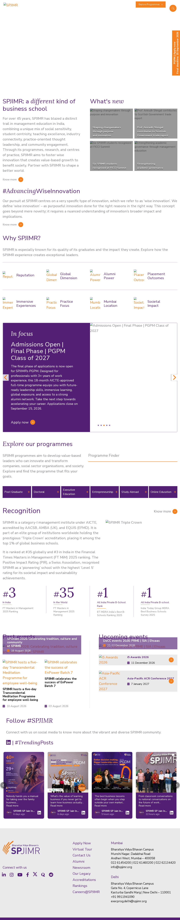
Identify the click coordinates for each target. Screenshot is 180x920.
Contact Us (82, 855)
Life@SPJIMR (71, 4)
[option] (90, 377)
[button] (3, 785)
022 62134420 (166, 863)
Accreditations (84, 879)
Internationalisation (53, 4)
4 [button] (106, 425)
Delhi (115, 877)
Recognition (21, 511)
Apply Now (82, 843)
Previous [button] (6, 377)
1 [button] (98, 425)
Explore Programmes (149, 4)
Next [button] (174, 377)
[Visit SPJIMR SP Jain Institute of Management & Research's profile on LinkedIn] (9, 812)
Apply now (20, 422)
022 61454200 (121, 863)
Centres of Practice (109, 12)
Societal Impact (156, 12)
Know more (10, 179)
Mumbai (117, 843)
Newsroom (128, 4)
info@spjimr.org (121, 867)
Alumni (118, 4)
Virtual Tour (82, 849)
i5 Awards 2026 (138, 657)
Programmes (61, 12)
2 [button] (101, 425)
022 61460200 (143, 863)
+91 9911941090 (122, 897)
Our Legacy (82, 873)
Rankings (80, 885)
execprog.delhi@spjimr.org (129, 901)
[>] (111, 660)
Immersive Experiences (89, 4)
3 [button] (104, 425)
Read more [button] (12, 805)
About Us (47, 12)
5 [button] (109, 425)
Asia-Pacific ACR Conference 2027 (150, 678)
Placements (107, 4)
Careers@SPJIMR (86, 892)
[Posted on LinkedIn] (39, 813)
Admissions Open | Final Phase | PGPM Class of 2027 (38, 351)
